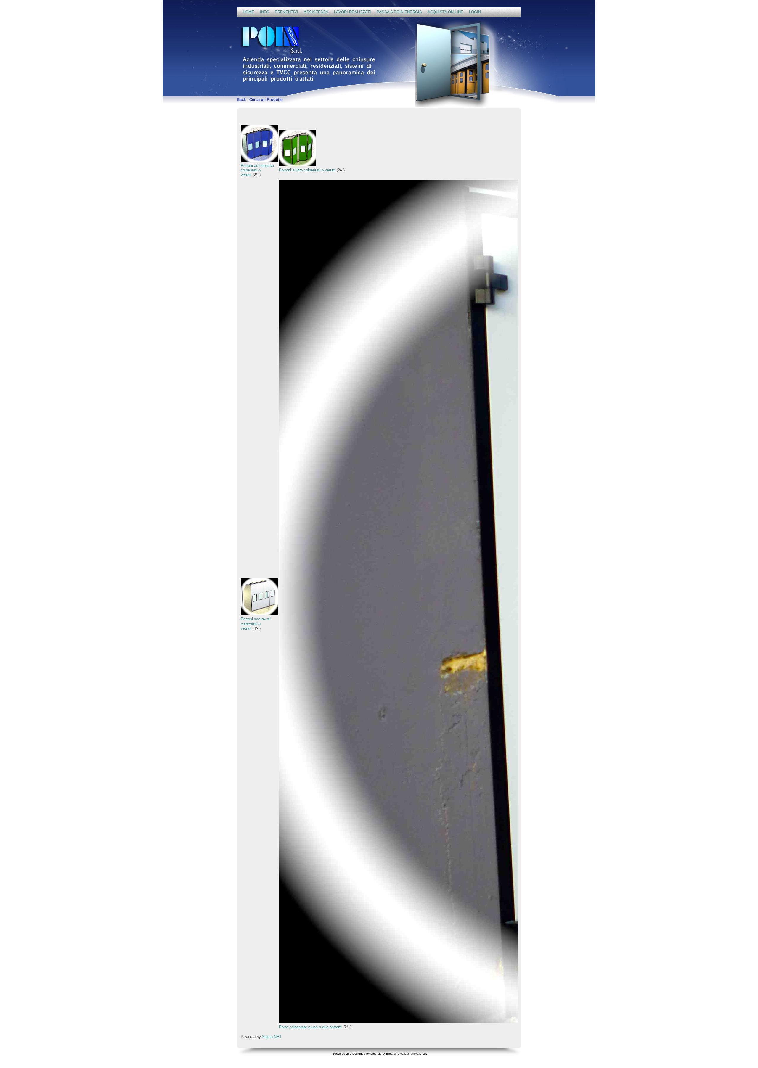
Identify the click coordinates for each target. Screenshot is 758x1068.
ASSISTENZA (316, 12)
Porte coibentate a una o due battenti (310, 1027)
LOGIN (475, 12)
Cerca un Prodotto (266, 99)
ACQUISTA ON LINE (445, 12)
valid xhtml (407, 1053)
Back (241, 99)
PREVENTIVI (286, 12)
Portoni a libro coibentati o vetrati (307, 170)
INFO (264, 12)
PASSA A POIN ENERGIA (399, 12)
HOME (248, 12)
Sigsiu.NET (272, 1037)
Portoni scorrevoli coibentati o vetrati (256, 623)
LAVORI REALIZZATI (352, 12)
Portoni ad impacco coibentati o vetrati (257, 170)
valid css (421, 1053)
